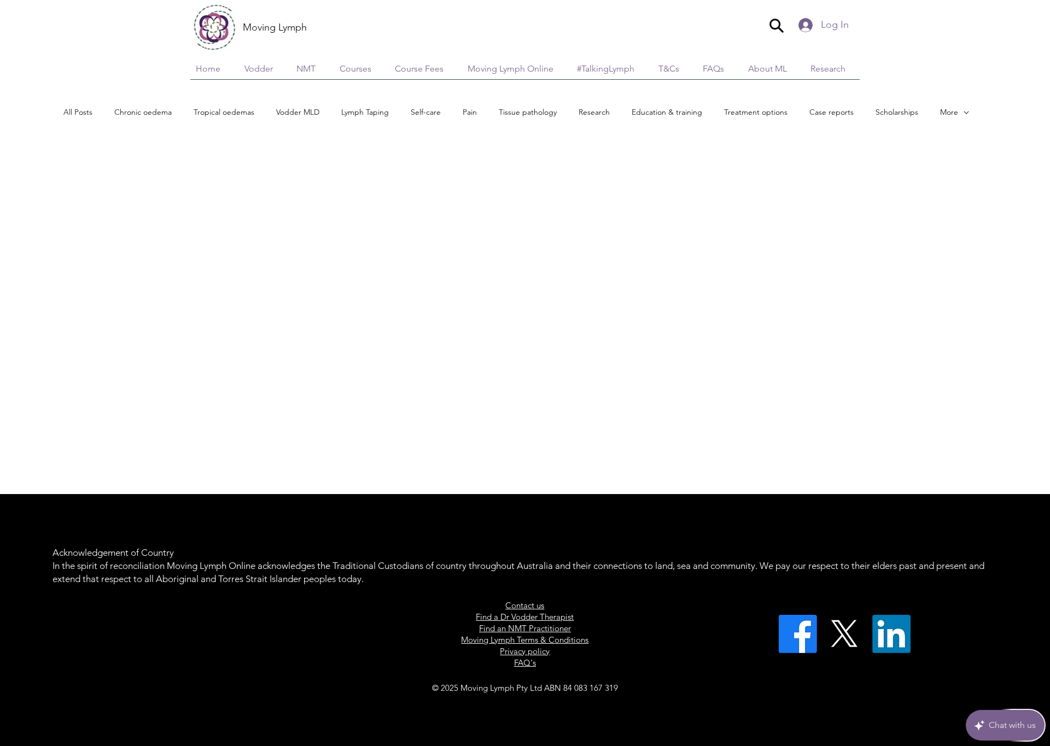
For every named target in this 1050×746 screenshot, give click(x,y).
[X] (844, 634)
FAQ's (525, 662)
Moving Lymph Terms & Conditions (524, 640)
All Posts (77, 112)
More (949, 112)
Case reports (831, 112)
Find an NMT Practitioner (525, 628)
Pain (470, 112)
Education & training (667, 112)
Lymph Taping (365, 112)
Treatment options (756, 112)
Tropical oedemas (224, 112)
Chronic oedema (143, 112)
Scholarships (897, 112)
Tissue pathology (528, 112)
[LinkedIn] (891, 634)
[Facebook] (798, 634)
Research (594, 112)
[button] (832, 68)
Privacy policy (525, 651)
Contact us (524, 605)
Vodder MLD (297, 112)
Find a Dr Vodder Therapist (525, 617)
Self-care (426, 112)
